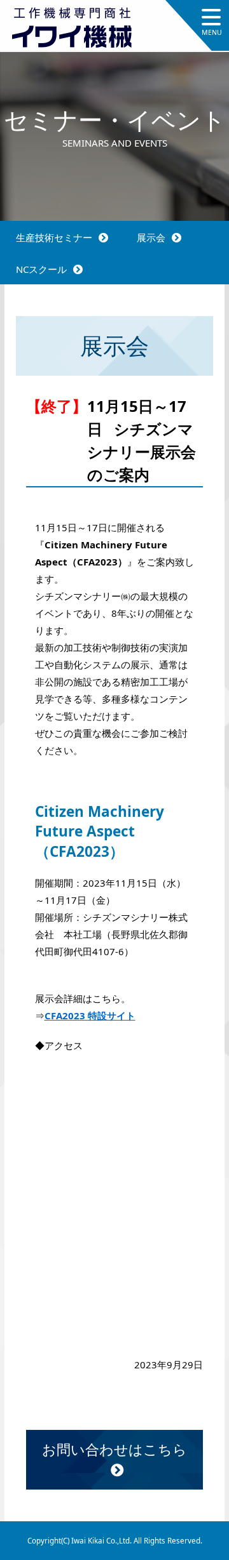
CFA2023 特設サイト (90, 1015)
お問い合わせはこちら (114, 1448)
